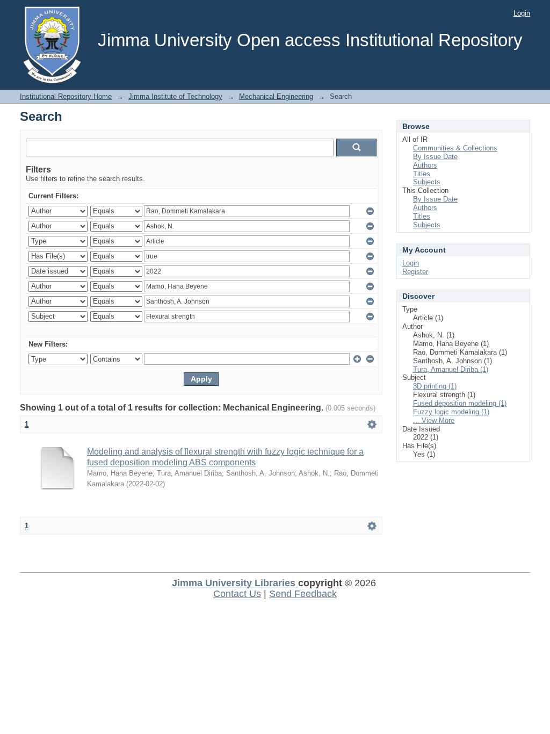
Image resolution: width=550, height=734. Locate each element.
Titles (421, 174)
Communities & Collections (455, 148)
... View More (433, 420)
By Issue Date (435, 157)
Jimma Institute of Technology (175, 96)
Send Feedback (303, 593)
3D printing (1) (435, 386)
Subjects (426, 182)
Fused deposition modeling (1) (459, 403)
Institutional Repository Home (66, 96)
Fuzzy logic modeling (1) (451, 412)
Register (415, 272)
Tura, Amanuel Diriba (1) (450, 369)
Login (521, 13)
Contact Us (237, 593)
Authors (425, 165)
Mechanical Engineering (276, 96)
